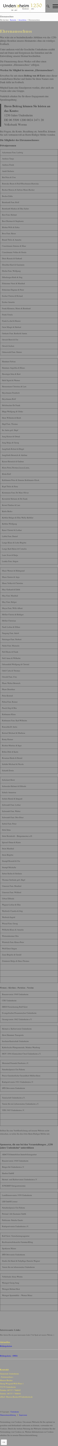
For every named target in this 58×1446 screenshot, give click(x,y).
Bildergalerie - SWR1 (9, 1355)
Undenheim (15, 1412)
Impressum (23, 1415)
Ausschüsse (22, 20)
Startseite (13, 20)
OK (3, 1442)
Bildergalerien (6, 1346)
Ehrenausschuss (6, 16)
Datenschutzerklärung (8, 1415)
